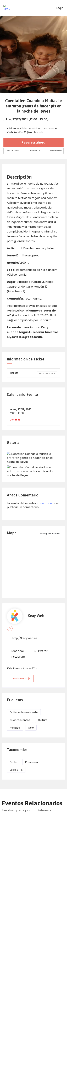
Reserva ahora (33, 142)
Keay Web (36, 616)
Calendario (56, 150)
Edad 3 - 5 (16, 770)
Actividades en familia (24, 712)
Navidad (15, 727)
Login (59, 8)
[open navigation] (48, 8)
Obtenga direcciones (50, 533)
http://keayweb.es (24, 638)
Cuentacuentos (20, 720)
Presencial (31, 762)
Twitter (43, 651)
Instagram (18, 657)
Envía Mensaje (21, 678)
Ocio (31, 727)
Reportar (34, 150)
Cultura (42, 720)
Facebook (17, 651)
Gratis (13, 762)
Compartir (13, 150)
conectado (44, 503)
